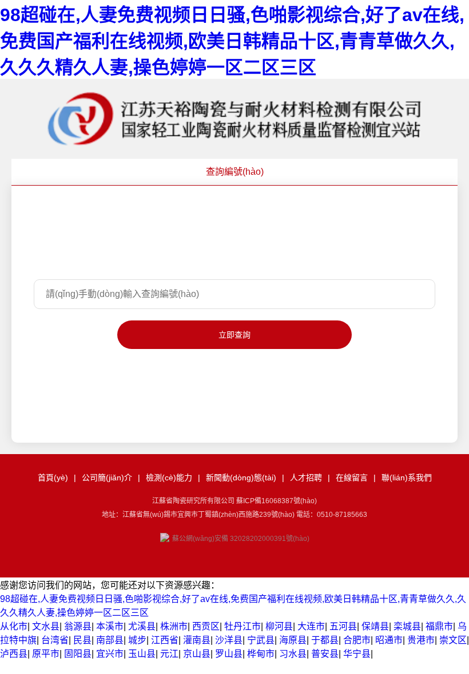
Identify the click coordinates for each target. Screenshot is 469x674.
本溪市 (110, 626)
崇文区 (453, 640)
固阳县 (78, 654)
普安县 (325, 654)
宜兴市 (110, 654)
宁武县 (261, 640)
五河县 (343, 626)
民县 (82, 640)
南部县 (110, 640)
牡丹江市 (242, 626)
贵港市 (421, 640)
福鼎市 (439, 626)
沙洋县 (229, 640)
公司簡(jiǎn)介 (107, 477)
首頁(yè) (53, 477)
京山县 (196, 654)
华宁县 (357, 654)
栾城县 (407, 626)
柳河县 (279, 626)
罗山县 (229, 654)
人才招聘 (306, 477)
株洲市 (174, 626)
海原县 (293, 640)
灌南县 (196, 640)
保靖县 (375, 626)
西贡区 (206, 626)
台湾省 (55, 640)
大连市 (311, 626)
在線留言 (352, 477)
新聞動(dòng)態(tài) (241, 477)
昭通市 (389, 640)
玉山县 (142, 654)
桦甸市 (261, 654)
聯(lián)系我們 (406, 477)
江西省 (164, 640)
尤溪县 (142, 626)
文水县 (45, 626)
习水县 (293, 654)
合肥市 (357, 640)
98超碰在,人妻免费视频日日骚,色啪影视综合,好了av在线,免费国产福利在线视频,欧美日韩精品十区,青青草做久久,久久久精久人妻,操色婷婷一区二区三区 (232, 41)
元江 (169, 654)
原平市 (45, 654)
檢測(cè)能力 (169, 477)
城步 (137, 640)
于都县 (325, 640)
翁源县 (78, 626)
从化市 (13, 626)
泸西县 (13, 654)
